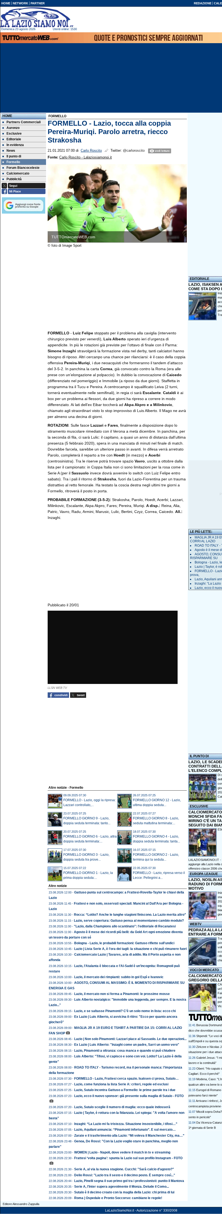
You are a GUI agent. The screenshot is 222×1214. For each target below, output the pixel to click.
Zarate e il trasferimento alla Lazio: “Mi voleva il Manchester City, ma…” (129, 1135)
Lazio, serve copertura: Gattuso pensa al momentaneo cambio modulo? (129, 921)
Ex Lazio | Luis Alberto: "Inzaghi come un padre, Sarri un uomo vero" (126, 1045)
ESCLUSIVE (199, 806)
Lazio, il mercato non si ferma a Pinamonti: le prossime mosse (122, 994)
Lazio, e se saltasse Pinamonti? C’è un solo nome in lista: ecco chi (125, 1011)
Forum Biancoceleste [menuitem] (23, 168)
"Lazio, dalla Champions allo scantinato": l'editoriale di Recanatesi (125, 926)
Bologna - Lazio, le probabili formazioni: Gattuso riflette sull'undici (124, 943)
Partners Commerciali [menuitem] (23, 122)
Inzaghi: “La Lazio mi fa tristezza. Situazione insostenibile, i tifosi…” (125, 1124)
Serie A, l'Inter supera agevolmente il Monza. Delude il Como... (121, 1186)
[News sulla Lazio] (36, 17)
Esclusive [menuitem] (14, 133)
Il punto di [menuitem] (13, 156)
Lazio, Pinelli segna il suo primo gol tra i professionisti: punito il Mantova (129, 1181)
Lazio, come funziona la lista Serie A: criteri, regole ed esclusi (121, 1084)
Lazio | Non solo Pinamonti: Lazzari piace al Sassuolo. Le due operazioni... (130, 1039)
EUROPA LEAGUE (204, 874)
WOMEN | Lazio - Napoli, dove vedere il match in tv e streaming (122, 1152)
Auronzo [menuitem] (12, 128)
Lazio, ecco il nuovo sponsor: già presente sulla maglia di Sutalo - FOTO (129, 1096)
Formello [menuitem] (13, 162)
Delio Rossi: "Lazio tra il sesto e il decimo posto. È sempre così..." (124, 1175)
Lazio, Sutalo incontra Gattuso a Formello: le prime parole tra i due (124, 1090)
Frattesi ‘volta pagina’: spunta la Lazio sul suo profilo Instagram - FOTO (128, 1158)
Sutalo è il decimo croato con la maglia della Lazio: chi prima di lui (124, 1192)
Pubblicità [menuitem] (14, 179)
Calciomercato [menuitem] (17, 173)
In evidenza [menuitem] (15, 145)
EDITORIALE (199, 279)
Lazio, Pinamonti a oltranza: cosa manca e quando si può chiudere (124, 1051)
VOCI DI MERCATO (204, 970)
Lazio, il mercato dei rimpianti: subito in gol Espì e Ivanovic (119, 977)
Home (7, 116)
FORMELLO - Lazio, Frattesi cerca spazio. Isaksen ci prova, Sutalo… (126, 1078)
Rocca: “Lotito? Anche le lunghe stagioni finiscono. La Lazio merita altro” (130, 915)
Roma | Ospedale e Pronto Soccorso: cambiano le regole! (118, 1198)
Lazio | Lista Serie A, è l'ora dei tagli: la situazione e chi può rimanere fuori (130, 949)
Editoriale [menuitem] (13, 139)
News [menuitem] (10, 151)
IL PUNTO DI (199, 756)
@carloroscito (134, 151)
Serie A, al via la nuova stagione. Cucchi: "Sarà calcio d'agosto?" (124, 1169)
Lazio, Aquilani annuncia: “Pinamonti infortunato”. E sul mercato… (125, 1129)
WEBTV (195, 924)
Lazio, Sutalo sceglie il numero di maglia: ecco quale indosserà (122, 1107)
